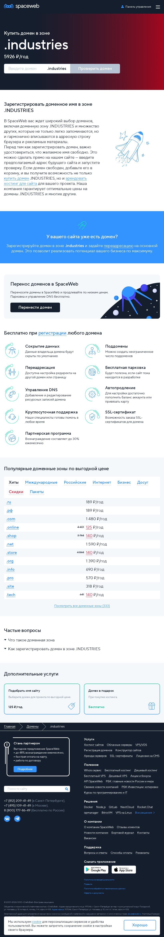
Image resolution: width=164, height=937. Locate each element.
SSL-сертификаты (121, 756)
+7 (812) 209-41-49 (18, 801)
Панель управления (138, 7)
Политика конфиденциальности (99, 879)
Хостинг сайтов (94, 745)
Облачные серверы (119, 745)
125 (89, 527)
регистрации (52, 333)
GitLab (113, 807)
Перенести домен (35, 307)
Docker (88, 807)
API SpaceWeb (93, 781)
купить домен (16, 178)
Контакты (143, 833)
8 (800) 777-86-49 (17, 810)
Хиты (14, 482)
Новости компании (96, 833)
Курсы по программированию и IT (105, 793)
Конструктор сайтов (128, 750)
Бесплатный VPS (95, 776)
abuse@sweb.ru (134, 914)
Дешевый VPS (118, 776)
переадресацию (118, 245)
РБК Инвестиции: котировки (140, 787)
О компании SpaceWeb (99, 827)
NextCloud (127, 807)
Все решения (144, 813)
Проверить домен (95, 68)
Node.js (101, 807)
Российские (75, 482)
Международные (41, 482)
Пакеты (37, 491)
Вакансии (90, 838)
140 (89, 536)
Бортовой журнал (122, 833)
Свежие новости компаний (101, 787)
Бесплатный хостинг (118, 770)
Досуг (142, 482)
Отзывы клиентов (128, 827)
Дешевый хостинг (145, 770)
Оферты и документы (94, 893)
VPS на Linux (124, 813)
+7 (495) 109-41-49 (18, 806)
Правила (88, 884)
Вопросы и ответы (95, 853)
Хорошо (140, 925)
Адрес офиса (58, 909)
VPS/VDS (141, 745)
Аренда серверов (95, 756)
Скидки (16, 491)
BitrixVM (107, 813)
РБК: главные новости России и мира (130, 781)
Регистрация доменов (98, 750)
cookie (36, 922)
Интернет (102, 482)
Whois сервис (92, 770)
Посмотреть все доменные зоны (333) (82, 606)
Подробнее (25, 769)
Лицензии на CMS (147, 756)
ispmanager (91, 813)
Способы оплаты (121, 853)
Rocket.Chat (145, 807)
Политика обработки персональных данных (104, 888)
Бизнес (124, 482)
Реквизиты (142, 853)
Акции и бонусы (140, 776)
